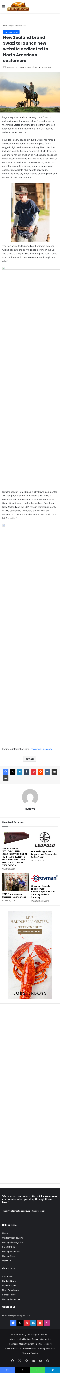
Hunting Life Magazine (12, 1242)
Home (8, 25)
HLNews (10, 67)
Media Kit (6, 1260)
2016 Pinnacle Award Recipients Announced (14, 895)
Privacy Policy (9, 1295)
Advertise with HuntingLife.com (23, 1339)
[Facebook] (5, 772)
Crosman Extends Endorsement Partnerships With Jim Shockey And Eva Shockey (43, 892)
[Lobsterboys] (30, 999)
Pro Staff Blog (8, 1247)
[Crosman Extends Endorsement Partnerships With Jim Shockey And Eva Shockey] (44, 878)
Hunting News (8, 1256)
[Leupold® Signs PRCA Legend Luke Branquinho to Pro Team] (44, 839)
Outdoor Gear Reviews (12, 1238)
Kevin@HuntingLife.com (19, 1315)
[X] (12, 772)
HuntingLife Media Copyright (21, 1344)
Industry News (19, 25)
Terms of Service (30, 1353)
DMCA (39, 1344)
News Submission (10, 1290)
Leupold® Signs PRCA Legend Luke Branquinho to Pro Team (44, 854)
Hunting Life (24, 1334)
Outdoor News (9, 1281)
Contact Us (7, 1276)
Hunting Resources (11, 1251)
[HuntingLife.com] (18, 6)
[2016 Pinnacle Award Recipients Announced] (15, 882)
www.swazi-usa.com (41, 749)
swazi (30, 758)
